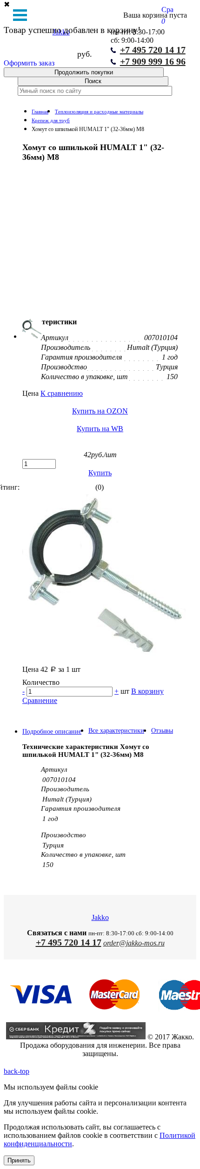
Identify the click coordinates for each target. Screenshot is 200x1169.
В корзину (147, 691)
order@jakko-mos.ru (134, 943)
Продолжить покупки (83, 72)
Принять (19, 1160)
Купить (100, 473)
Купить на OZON (100, 411)
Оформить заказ (29, 63)
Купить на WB (100, 429)
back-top (16, 1071)
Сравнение (39, 700)
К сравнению (61, 393)
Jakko (100, 917)
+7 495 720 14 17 (68, 942)
